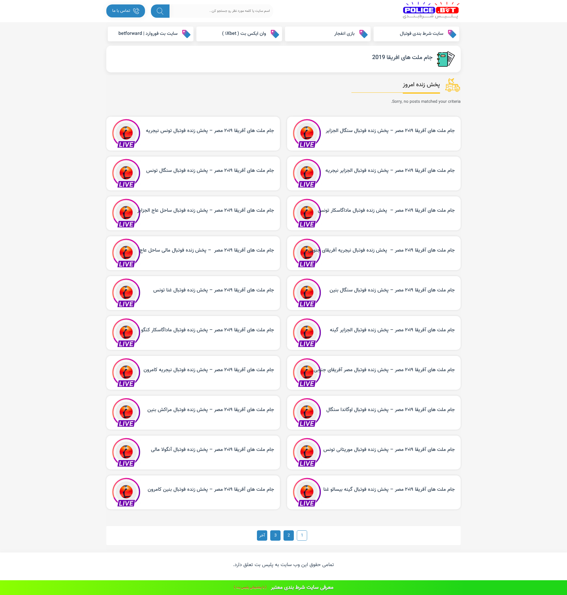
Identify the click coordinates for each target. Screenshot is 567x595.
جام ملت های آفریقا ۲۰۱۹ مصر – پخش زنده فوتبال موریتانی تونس (389, 450)
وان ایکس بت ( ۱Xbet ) (244, 34)
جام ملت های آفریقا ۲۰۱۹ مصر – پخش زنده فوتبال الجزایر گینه (392, 330)
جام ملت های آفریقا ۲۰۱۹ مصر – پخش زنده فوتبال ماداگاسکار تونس (386, 210)
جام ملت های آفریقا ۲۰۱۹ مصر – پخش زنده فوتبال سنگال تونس (210, 171)
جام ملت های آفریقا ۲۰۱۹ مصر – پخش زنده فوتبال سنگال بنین (392, 290)
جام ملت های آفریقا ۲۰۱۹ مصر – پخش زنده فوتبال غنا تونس (213, 290)
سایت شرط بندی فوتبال (421, 34)
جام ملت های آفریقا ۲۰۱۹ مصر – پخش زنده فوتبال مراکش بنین (210, 410)
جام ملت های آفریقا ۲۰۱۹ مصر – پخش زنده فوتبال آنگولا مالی (212, 450)
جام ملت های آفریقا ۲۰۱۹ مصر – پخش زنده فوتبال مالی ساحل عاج (207, 250)
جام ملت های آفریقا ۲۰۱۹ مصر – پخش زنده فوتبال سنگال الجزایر (390, 131)
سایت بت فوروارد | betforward (147, 34)
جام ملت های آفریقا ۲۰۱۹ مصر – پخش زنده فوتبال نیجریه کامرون (209, 370)
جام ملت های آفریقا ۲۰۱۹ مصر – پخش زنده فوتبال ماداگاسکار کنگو (207, 330)
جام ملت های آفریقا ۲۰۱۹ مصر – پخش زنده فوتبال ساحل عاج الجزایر (205, 210)
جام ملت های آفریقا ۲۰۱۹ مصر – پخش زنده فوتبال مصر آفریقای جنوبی (384, 370)
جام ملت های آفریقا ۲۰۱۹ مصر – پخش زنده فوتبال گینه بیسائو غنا (389, 489)
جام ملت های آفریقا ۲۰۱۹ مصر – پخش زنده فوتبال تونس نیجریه (210, 131)
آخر (262, 535)
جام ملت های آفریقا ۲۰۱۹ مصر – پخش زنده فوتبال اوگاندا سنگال (390, 410)
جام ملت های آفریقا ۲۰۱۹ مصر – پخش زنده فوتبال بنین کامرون (211, 489)
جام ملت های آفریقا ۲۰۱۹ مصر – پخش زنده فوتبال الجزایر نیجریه (390, 171)
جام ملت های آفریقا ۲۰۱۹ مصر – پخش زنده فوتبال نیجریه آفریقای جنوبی (381, 250)
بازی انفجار (344, 34)
